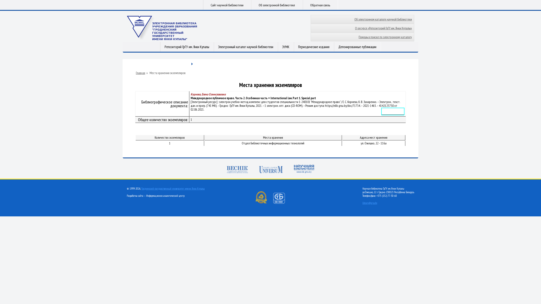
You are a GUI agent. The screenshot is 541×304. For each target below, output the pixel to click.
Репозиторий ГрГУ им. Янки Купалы (187, 47)
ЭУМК (285, 47)
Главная (140, 73)
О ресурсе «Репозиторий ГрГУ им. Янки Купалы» (383, 28)
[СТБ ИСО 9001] (281, 203)
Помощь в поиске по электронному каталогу (385, 37)
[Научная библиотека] (304, 169)
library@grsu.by (369, 203)
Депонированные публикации (357, 47)
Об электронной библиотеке (277, 5)
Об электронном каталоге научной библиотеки (383, 19)
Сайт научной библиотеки (227, 5)
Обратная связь (320, 5)
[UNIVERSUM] (271, 170)
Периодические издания (313, 47)
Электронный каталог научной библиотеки (245, 47)
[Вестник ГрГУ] (237, 170)
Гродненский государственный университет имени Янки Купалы (173, 188)
